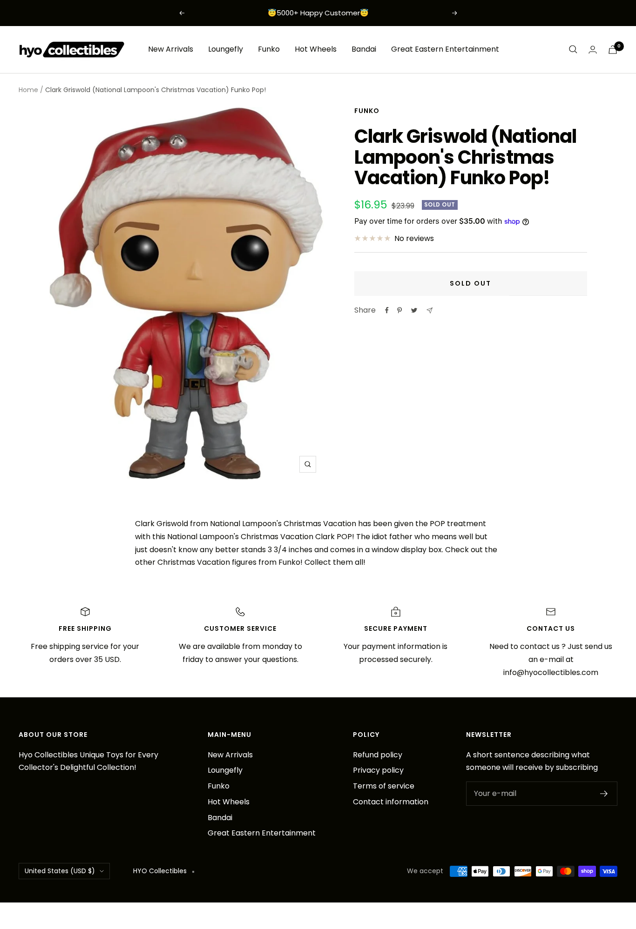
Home (28, 89)
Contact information (390, 801)
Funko (269, 49)
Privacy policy (378, 770)
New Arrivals (170, 49)
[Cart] (612, 49)
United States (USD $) (60, 871)
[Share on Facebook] (387, 310)
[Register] (604, 793)
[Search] (573, 49)
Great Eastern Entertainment (445, 49)
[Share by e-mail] (429, 310)
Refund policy (377, 754)
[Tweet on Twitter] (414, 310)
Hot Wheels (316, 49)
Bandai (364, 49)
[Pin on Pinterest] (399, 310)
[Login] (593, 49)
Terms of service (383, 786)
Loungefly (225, 49)
